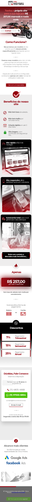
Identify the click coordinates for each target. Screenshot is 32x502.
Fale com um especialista (16, 85)
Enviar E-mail (16, 405)
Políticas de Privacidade (18, 492)
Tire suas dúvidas (19, 499)
